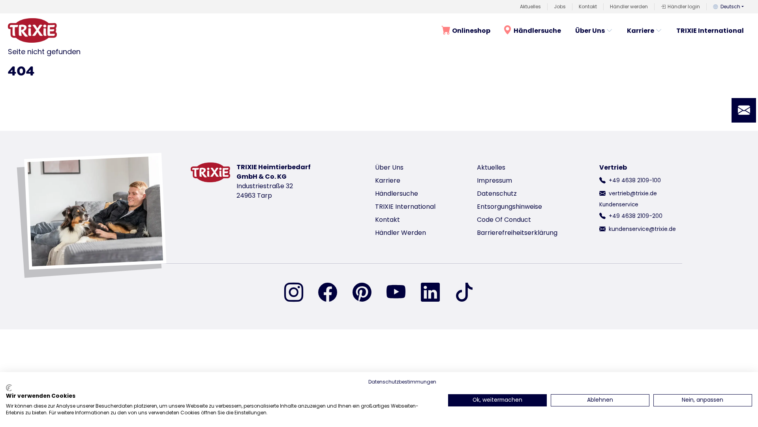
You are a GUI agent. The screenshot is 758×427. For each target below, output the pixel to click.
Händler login (684, 6)
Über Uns (590, 30)
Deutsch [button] (730, 6)
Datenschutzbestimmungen (402, 381)
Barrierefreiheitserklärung (517, 232)
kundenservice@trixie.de (642, 229)
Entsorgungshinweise (509, 206)
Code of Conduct (504, 219)
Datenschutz (497, 193)
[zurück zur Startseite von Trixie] (32, 30)
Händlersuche (537, 30)
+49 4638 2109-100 (635, 180)
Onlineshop (471, 30)
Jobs (560, 6)
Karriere (640, 30)
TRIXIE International (710, 30)
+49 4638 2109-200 (635, 216)
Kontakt (588, 6)
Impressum (494, 180)
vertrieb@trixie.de (633, 193)
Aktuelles (530, 6)
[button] (744, 110)
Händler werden (629, 6)
